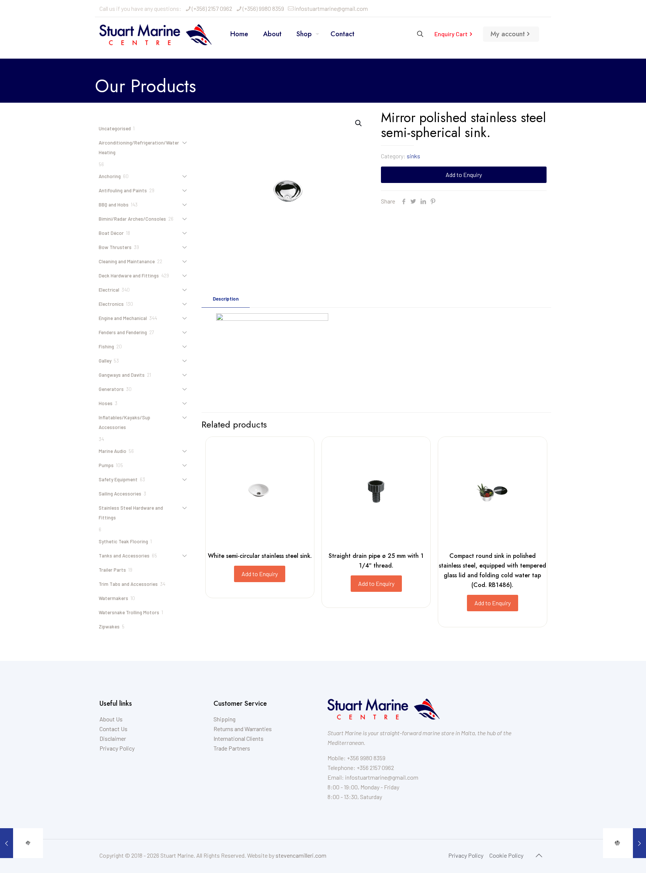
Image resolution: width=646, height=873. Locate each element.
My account (507, 34)
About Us (111, 719)
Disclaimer (112, 738)
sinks (413, 155)
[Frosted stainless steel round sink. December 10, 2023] (624, 843)
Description (226, 299)
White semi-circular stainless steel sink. (260, 556)
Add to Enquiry (464, 174)
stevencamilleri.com (301, 855)
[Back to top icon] (539, 855)
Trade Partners (231, 748)
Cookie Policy (506, 855)
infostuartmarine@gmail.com (331, 8)
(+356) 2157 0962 (212, 8)
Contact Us (113, 728)
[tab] (226, 299)
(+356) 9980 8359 (263, 8)
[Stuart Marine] (155, 34)
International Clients (238, 738)
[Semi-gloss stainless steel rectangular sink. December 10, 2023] (21, 843)
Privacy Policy (117, 748)
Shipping (224, 719)
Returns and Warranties (242, 728)
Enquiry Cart (451, 33)
